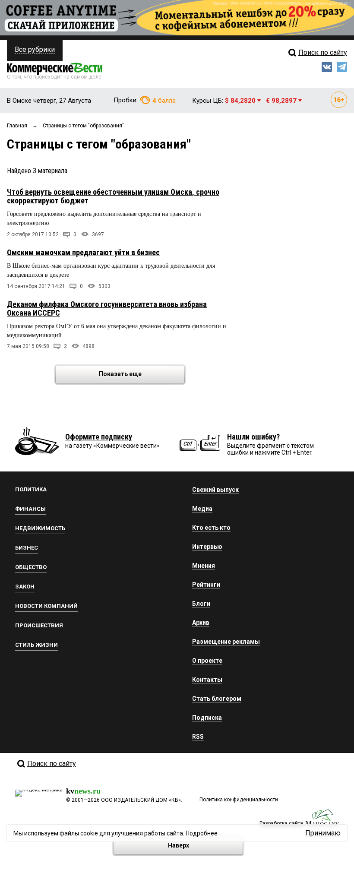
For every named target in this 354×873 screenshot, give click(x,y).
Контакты (207, 679)
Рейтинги (206, 584)
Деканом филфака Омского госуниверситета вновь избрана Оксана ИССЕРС (107, 308)
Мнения (203, 565)
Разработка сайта (281, 823)
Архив (200, 622)
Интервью (207, 546)
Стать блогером (216, 698)
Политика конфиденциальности (238, 800)
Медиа (202, 508)
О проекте (207, 660)
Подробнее (202, 833)
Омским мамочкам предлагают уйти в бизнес (83, 252)
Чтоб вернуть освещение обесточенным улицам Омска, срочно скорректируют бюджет (113, 196)
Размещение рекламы (226, 641)
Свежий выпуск (215, 489)
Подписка (207, 717)
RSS (198, 736)
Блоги (201, 603)
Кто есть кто (211, 527)
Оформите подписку (98, 436)
